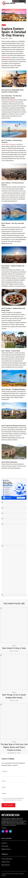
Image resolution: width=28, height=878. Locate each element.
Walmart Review (5, 864)
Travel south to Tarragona (9, 144)
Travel (3, 25)
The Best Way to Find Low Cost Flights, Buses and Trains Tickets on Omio (14, 747)
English (17, 1)
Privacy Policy (5, 846)
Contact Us (4, 843)
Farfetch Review (6, 861)
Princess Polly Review (7, 858)
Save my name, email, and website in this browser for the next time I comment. (14, 799)
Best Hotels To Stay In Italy (14, 648)
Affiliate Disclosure (6, 849)
